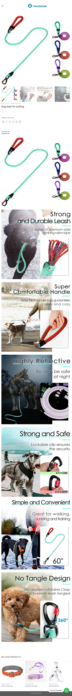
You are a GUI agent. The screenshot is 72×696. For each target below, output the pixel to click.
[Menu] (2, 5)
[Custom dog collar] (12, 671)
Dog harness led (53, 686)
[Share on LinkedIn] (20, 122)
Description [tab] (5, 133)
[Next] (67, 50)
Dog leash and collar (31, 686)
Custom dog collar (7, 686)
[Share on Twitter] (9, 122)
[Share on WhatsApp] (3, 122)
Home (3, 103)
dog (8, 103)
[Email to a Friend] (13, 122)
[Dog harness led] (60, 671)
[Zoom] (4, 82)
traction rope (16, 103)
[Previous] (5, 50)
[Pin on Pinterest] (16, 122)
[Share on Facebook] (6, 122)
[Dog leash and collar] (36, 671)
